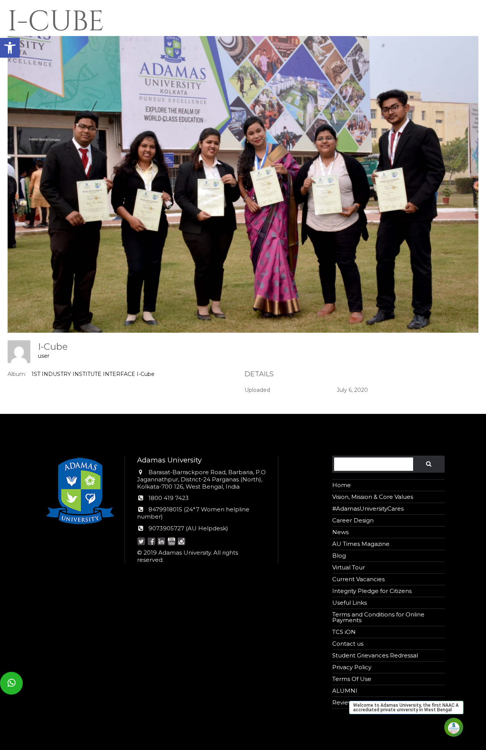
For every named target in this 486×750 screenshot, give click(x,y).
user (43, 355)
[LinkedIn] (161, 542)
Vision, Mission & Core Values (372, 496)
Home (341, 485)
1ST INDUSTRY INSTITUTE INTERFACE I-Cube (93, 374)
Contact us (347, 643)
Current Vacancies (358, 579)
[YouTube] (171, 542)
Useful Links (349, 602)
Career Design (353, 520)
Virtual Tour (348, 567)
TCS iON (344, 631)
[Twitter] (141, 542)
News (340, 532)
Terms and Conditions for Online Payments (378, 617)
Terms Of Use (351, 678)
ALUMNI (344, 690)
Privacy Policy (351, 667)
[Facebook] (151, 542)
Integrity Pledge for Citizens (372, 590)
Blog (339, 555)
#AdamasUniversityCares (368, 508)
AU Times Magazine (361, 543)
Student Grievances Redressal (375, 655)
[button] (10, 48)
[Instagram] (181, 542)
